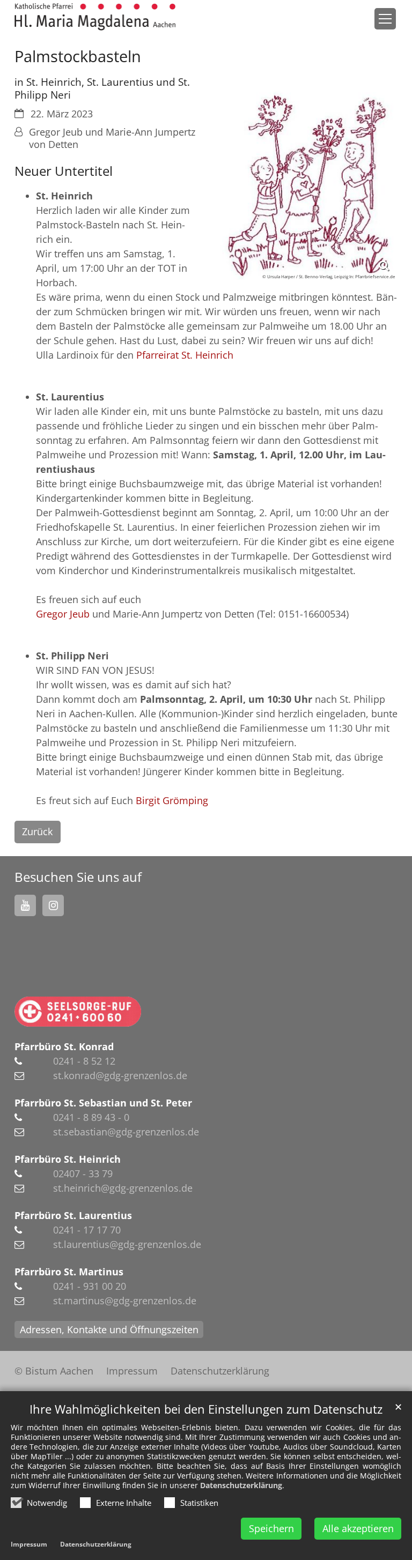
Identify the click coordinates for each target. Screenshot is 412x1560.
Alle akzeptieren (358, 1528)
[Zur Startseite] (94, 17)
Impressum (29, 1544)
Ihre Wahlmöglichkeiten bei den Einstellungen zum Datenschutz (206, 1409)
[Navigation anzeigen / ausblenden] (385, 18)
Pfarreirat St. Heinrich (184, 354)
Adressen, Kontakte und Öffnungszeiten (109, 1329)
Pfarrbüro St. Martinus (68, 1271)
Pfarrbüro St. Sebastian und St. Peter (103, 1102)
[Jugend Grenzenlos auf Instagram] (53, 905)
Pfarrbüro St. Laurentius (73, 1215)
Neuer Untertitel (63, 171)
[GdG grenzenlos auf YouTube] (25, 905)
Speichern (271, 1528)
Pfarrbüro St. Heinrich (67, 1159)
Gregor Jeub (63, 613)
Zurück (37, 831)
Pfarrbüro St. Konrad (64, 1046)
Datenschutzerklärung (241, 1485)
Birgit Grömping (172, 800)
